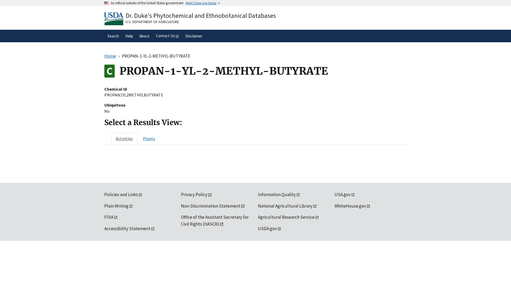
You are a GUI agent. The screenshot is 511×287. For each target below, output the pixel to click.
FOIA (108, 217)
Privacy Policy (194, 194)
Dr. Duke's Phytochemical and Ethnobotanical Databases (201, 15)
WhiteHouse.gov (350, 206)
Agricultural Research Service (286, 217)
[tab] (124, 138)
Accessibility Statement (127, 228)
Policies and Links (121, 194)
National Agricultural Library (285, 206)
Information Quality (277, 194)
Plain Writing (116, 206)
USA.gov (343, 194)
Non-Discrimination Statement (210, 206)
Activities (124, 138)
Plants (149, 138)
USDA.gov (267, 228)
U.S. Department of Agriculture (152, 21)
